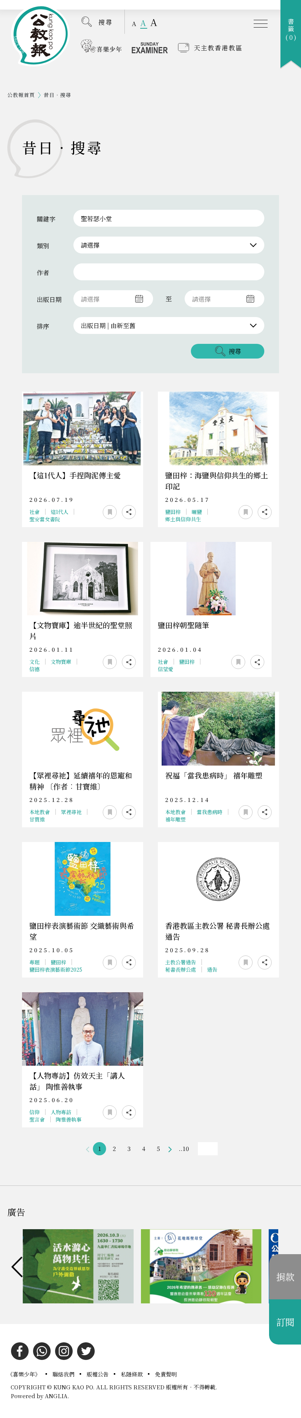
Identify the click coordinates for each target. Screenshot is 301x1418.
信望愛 (165, 669)
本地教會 (39, 812)
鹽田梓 (173, 511)
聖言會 (37, 1119)
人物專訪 (61, 1112)
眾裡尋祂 (71, 812)
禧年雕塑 (175, 819)
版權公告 (98, 1374)
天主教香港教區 (218, 47)
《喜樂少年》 (24, 1374)
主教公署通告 (180, 962)
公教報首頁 (21, 94)
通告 (212, 969)
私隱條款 (132, 1374)
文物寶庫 (61, 661)
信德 (34, 669)
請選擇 (90, 244)
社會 (34, 511)
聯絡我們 (64, 1374)
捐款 (285, 1276)
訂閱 (285, 1321)
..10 (184, 1148)
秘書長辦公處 (180, 969)
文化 (34, 661)
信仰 (34, 1112)
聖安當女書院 (44, 519)
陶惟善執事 (68, 1119)
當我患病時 (209, 812)
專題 (34, 962)
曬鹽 (197, 511)
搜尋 (105, 21)
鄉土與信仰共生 (183, 519)
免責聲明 (166, 1374)
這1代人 (59, 511)
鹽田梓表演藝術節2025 (55, 969)
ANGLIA (56, 1396)
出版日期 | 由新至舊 (108, 325)
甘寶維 (37, 819)
